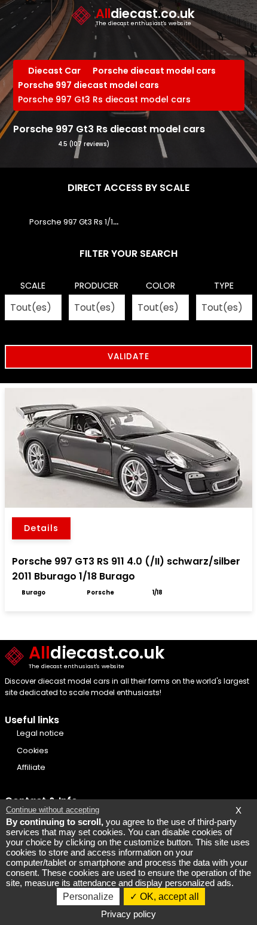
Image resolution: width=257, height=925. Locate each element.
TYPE (224, 286)
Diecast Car (54, 71)
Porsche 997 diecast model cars (88, 85)
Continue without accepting (52, 809)
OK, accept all (168, 896)
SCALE (32, 286)
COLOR (160, 286)
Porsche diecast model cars (154, 71)
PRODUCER (96, 286)
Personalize (88, 896)
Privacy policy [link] (128, 914)
